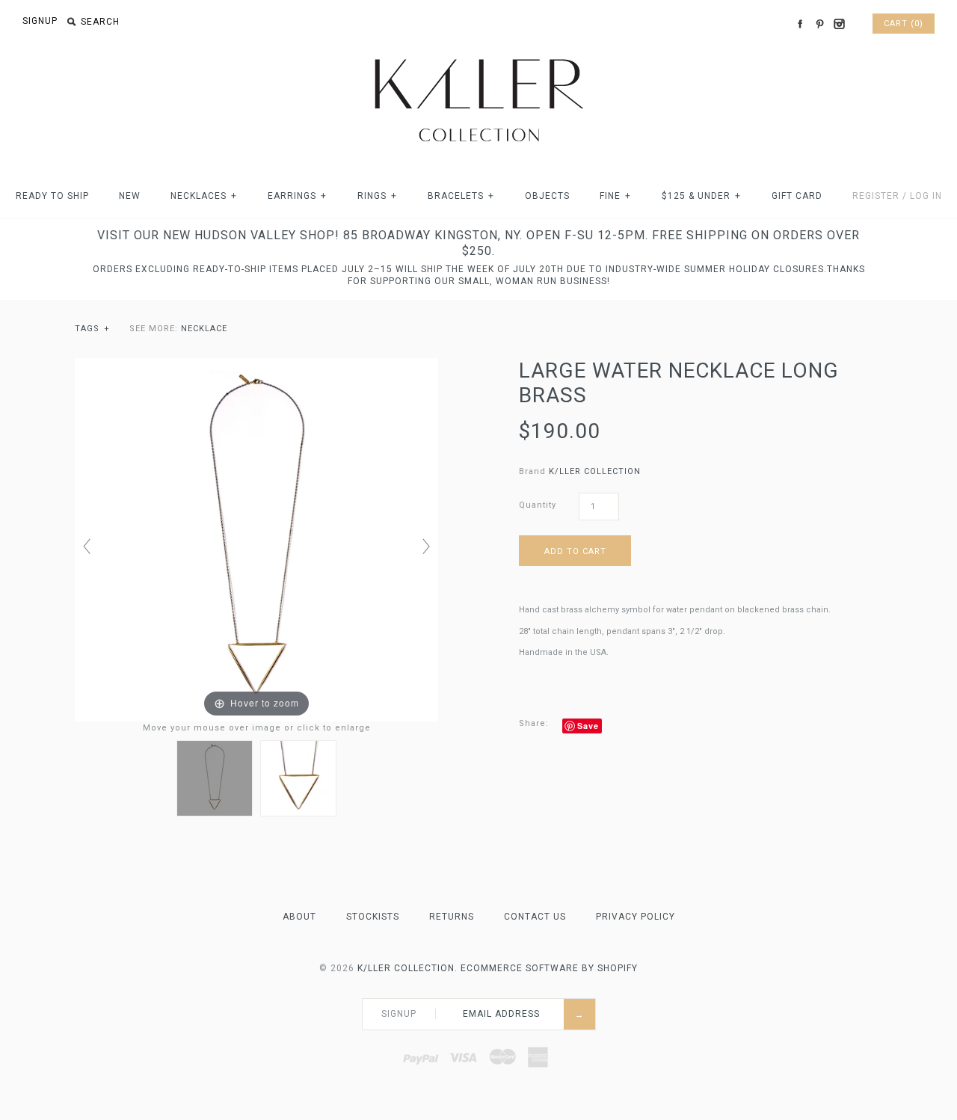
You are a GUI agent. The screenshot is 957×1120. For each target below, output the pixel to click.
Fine (615, 196)
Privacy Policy (635, 916)
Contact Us (535, 916)
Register (875, 196)
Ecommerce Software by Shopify (549, 968)
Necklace (204, 328)
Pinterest (819, 24)
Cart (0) (903, 23)
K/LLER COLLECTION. (407, 968)
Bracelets (461, 196)
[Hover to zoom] (256, 539)
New (130, 196)
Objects (547, 196)
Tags (92, 328)
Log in (926, 196)
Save (588, 725)
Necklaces (203, 196)
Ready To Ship (52, 196)
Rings (377, 196)
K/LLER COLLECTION (595, 471)
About (299, 916)
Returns (451, 916)
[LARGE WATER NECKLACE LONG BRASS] (214, 778)
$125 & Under (701, 196)
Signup (40, 21)
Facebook (800, 24)
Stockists (372, 916)
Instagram (839, 24)
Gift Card (797, 196)
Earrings (297, 196)
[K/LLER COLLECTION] (478, 55)
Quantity (537, 505)
